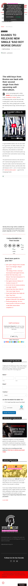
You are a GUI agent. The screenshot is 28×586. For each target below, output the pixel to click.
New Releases (9, 26)
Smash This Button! (9, 412)
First (4, 380)
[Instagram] (6, 342)
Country (5, 392)
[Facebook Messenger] (9, 342)
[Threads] (15, 342)
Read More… (14, 19)
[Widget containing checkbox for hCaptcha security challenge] (13, 407)
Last (16, 380)
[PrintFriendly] (23, 342)
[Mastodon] (16, 342)
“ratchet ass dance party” (10, 170)
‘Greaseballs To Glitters (11, 97)
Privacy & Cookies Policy (20, 574)
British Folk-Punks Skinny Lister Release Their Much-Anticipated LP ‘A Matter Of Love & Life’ (15, 277)
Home (3, 14)
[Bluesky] (13, 342)
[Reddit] (8, 342)
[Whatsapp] (18, 342)
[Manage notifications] (3, 583)
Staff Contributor (6, 49)
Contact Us (4, 576)
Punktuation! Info (6, 21)
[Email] (11, 342)
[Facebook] (4, 342)
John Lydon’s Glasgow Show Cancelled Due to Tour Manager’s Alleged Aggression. (15, 266)
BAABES (8, 95)
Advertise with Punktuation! (8, 574)
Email (5, 384)
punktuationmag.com (19, 332)
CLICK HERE (5, 500)
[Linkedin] (21, 342)
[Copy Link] (20, 342)
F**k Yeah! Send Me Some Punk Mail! (15, 402)
